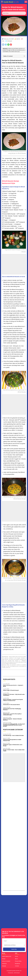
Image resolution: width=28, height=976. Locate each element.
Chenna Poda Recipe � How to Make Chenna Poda (12, 740)
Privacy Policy (18, 961)
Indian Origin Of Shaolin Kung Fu (11, 690)
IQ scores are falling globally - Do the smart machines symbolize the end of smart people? (14, 725)
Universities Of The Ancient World (11, 704)
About (16, 958)
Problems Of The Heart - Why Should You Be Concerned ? (14, 695)
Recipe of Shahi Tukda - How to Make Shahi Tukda (13, 750)
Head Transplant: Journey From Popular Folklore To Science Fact (13, 700)
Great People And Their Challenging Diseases (12, 709)
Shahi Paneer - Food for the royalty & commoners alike (12, 714)
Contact (17, 966)
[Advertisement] (14, 264)
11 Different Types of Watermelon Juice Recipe (12, 745)
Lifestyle (9, 41)
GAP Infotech (17, 972)
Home (16, 956)
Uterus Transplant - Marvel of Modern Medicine (12, 719)
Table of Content (8, 56)
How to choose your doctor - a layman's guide (13, 686)
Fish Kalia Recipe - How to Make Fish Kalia (13, 735)
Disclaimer (17, 963)
